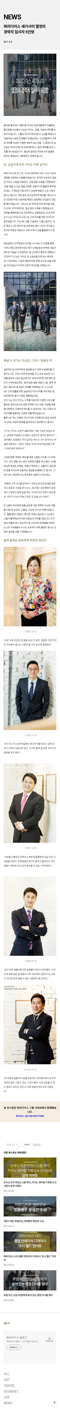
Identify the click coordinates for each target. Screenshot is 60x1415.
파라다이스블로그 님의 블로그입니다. (22, 1341)
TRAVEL (9, 1386)
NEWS (12, 17)
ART (7, 1380)
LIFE (7, 1397)
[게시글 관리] (17, 1145)
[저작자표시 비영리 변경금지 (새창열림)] (37, 1145)
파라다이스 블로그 (17, 1337)
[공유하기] (13, 1145)
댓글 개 (7, 1323)
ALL (6, 1374)
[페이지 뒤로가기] (6, 5)
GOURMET (11, 1392)
